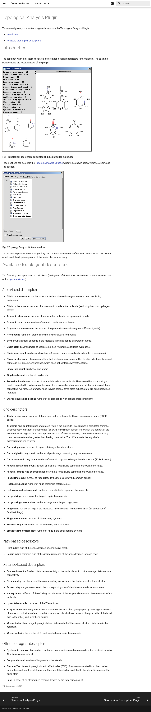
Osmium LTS (40, 3)
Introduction (13, 34)
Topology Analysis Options (49, 163)
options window (17, 279)
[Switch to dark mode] (112, 3)
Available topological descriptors (24, 40)
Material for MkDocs (20, 709)
